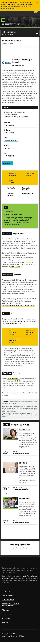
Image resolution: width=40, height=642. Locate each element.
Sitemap (5, 622)
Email (21, 51)
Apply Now (6, 163)
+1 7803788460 (9, 156)
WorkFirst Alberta (8, 599)
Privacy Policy (7, 614)
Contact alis (6, 591)
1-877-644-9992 (7, 606)
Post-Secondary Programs (11, 24)
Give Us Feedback (8, 595)
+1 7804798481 (9, 133)
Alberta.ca (5, 610)
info (6, 20)
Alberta (5, 13)
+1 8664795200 (9, 125)
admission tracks (27, 260)
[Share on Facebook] (9, 51)
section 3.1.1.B (15, 267)
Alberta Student (18, 321)
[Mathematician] (10, 436)
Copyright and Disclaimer (9, 634)
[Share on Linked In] (15, 51)
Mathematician (24, 429)
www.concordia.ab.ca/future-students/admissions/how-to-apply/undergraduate (18, 304)
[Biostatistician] (10, 505)
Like (25, 13)
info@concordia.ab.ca (11, 140)
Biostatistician (24, 498)
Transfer (12, 378)
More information (11, 8)
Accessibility (6, 618)
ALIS (12, 13)
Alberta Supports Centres (10, 604)
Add (20, 13)
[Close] (37, 3)
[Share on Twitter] (3, 51)
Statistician (23, 463)
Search (30, 13)
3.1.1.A (18, 280)
